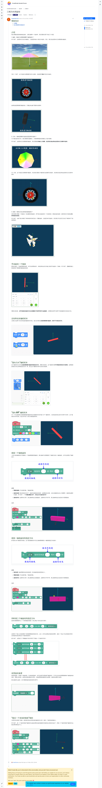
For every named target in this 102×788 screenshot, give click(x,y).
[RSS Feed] (35, 15)
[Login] (100, 2)
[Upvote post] (67, 758)
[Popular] (2, 10)
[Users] (2, 13)
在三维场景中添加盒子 (19, 25)
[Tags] (2, 7)
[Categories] (2, 2)
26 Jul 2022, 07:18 (27, 18)
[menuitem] (100, 2)
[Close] (71, 770)
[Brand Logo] (9, 3)
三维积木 (16, 14)
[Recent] (2, 4)
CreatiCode (15, 762)
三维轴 (15, 23)
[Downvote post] (72, 758)
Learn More (30, 785)
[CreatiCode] (2, 18)
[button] (2, 783)
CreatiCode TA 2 (15, 18)
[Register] (100, 4)
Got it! (73, 784)
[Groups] (2, 15)
